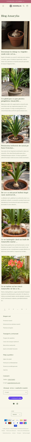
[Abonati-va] (26, 392)
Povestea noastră (7, 320)
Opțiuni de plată (7, 359)
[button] (3, 6)
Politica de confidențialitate (10, 362)
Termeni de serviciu (7, 433)
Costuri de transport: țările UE (11, 341)
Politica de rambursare (11, 430)
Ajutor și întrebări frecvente (10, 349)
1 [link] (4, 309)
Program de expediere (9, 338)
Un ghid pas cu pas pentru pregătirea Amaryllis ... (12, 100)
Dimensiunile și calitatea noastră (11, 324)
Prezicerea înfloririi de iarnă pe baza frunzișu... (15, 147)
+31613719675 (11, 379)
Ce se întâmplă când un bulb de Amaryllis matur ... (15, 240)
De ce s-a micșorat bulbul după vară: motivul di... (14, 193)
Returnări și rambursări (9, 345)
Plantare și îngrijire (8, 328)
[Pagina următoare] (26, 309)
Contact (14, 433)
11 (21, 309)
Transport (19, 433)
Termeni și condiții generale (10, 366)
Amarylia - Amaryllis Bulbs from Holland (14, 428)
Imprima (5, 370)
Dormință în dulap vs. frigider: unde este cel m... (14, 53)
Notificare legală (26, 433)
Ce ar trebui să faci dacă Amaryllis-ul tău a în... (11, 287)
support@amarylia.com (13, 383)
